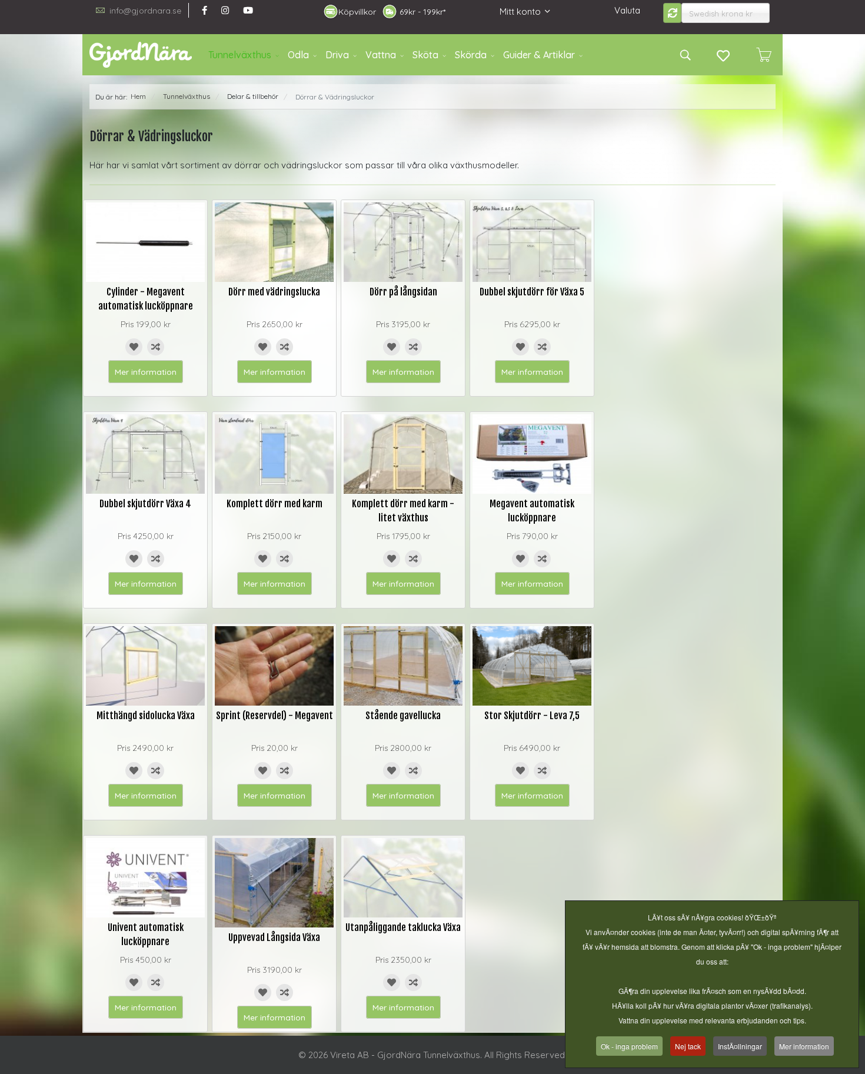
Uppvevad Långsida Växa (274, 937)
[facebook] (204, 10)
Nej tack (688, 1046)
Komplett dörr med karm (274, 504)
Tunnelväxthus (239, 55)
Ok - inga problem (629, 1046)
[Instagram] (225, 10)
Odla (298, 55)
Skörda (471, 55)
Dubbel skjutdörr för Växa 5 (532, 292)
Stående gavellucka (403, 715)
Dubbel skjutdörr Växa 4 (145, 504)
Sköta (425, 55)
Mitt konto (520, 11)
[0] (764, 54)
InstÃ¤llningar (740, 1046)
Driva (337, 55)
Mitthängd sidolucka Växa (146, 715)
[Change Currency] (672, 13)
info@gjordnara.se (145, 10)
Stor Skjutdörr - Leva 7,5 (532, 715)
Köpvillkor (357, 11)
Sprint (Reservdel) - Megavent (274, 715)
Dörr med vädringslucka (274, 292)
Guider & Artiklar (539, 55)
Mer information (146, 372)
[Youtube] (248, 10)
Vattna (380, 55)
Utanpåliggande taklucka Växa (403, 927)
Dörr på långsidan (403, 292)
